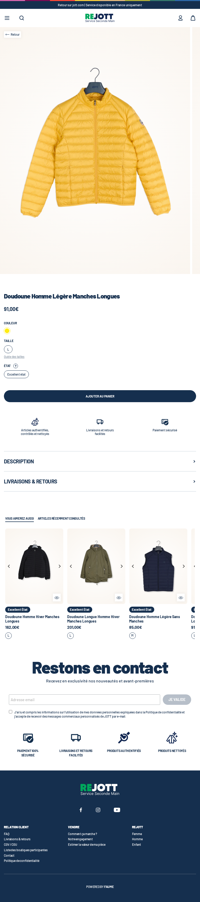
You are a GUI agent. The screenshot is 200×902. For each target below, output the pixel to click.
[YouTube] (117, 810)
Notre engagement (80, 839)
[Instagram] (98, 810)
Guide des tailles (14, 356)
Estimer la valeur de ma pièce (86, 844)
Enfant (136, 844)
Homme (137, 839)
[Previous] (9, 566)
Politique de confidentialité (21, 860)
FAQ (6, 834)
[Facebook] (80, 810)
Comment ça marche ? (82, 834)
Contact (9, 855)
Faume (109, 886)
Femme (137, 834)
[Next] (59, 566)
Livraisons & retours (17, 839)
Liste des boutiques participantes (26, 850)
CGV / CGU (10, 844)
